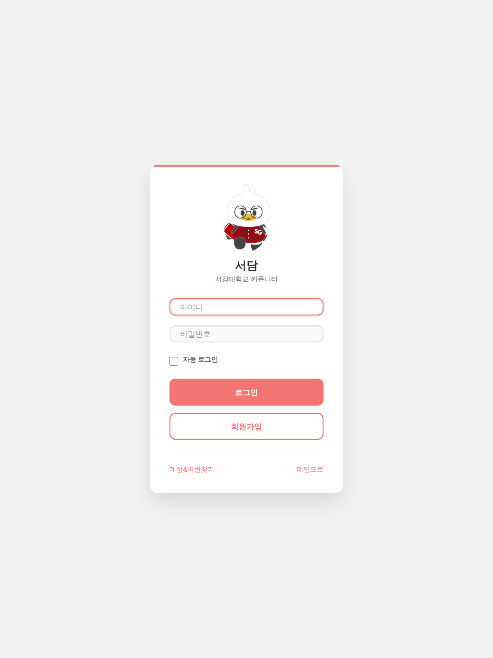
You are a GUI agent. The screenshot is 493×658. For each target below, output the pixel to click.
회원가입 (246, 426)
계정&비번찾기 (191, 469)
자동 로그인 (200, 359)
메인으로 (310, 469)
